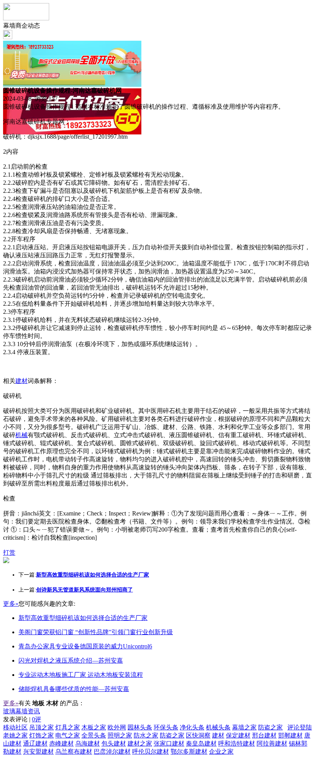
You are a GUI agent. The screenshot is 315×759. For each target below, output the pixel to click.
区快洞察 (198, 735)
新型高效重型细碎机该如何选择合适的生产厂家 (83, 618)
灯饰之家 (41, 735)
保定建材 (238, 735)
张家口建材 (169, 743)
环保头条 (166, 727)
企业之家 (221, 751)
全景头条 (93, 735)
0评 (36, 719)
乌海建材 (87, 743)
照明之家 (120, 735)
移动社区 (15, 727)
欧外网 (117, 727)
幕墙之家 (244, 727)
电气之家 (67, 735)
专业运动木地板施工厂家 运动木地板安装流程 (80, 674)
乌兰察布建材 (73, 751)
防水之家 (146, 735)
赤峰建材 (61, 743)
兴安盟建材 (38, 751)
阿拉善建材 (272, 743)
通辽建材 (35, 743)
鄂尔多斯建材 (189, 751)
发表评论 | (22, 719)
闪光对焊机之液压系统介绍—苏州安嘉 (70, 660)
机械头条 (218, 727)
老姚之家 (15, 735)
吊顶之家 (41, 727)
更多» (10, 603)
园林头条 (140, 727)
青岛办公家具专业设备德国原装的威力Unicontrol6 (85, 646)
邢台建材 (264, 735)
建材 (21, 381)
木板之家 (93, 727)
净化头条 (192, 727)
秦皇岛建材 (201, 743)
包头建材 (113, 743)
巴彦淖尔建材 (112, 751)
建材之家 (140, 743)
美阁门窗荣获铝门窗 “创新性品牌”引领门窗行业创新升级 (95, 632)
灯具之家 (67, 727)
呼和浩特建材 (236, 743)
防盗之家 (270, 727)
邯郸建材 (290, 735)
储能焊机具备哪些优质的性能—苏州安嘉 (73, 689)
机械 (21, 435)
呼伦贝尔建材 (150, 751)
